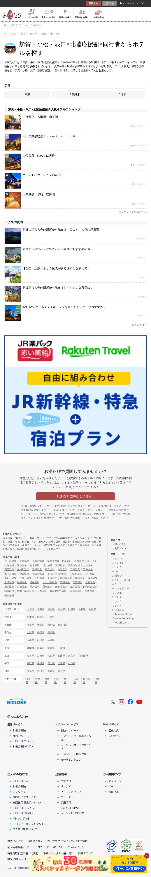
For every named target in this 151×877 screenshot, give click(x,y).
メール (112, 786)
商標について (86, 853)
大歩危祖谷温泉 (58, 590)
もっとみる (138, 324)
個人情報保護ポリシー (20, 847)
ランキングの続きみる (132, 211)
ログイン (142, 3)
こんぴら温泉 (50, 582)
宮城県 (61, 609)
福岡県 (28, 681)
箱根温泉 (9, 590)
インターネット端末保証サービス (77, 737)
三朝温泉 (65, 582)
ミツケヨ (117, 605)
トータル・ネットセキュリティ (77, 747)
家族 (27, 94)
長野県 (40, 632)
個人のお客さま (17, 716)
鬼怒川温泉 (23, 569)
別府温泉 (22, 586)
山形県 (82, 609)
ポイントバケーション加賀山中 (43, 174)
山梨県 (30, 632)
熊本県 (56, 681)
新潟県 (51, 632)
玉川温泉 (75, 586)
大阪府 (51, 655)
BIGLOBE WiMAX (23, 746)
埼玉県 (30, 624)
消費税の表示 (35, 841)
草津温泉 (60, 565)
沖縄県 (97, 681)
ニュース (66, 797)
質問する (109, 3)
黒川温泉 (34, 586)
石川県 (40, 640)
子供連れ (75, 94)
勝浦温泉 (22, 582)
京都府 (40, 655)
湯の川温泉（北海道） (59, 561)
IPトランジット (21, 818)
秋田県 (71, 609)
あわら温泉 (10, 578)
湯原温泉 (9, 586)
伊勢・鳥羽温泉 (25, 590)
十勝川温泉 (38, 561)
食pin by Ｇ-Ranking (123, 618)
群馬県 (40, 617)
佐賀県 (37, 681)
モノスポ (117, 592)
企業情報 (61, 774)
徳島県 (30, 671)
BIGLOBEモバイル (23, 741)
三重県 (61, 648)
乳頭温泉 (79, 561)
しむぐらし (114, 736)
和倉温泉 (77, 574)
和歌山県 (83, 655)
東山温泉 (22, 565)
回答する (93, 3)
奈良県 (71, 655)
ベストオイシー (120, 588)
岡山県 (51, 663)
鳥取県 (30, 663)
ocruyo (115, 571)
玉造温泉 (77, 582)
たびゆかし (118, 609)
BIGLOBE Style (70, 808)
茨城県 (51, 617)
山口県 (71, 663)
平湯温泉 (52, 578)
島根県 (40, 663)
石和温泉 (88, 569)
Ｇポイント (118, 558)
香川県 (40, 671)
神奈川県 (62, 624)
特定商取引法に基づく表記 (22, 853)
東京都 (51, 624)
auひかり (18, 736)
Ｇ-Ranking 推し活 (122, 614)
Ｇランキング (119, 562)
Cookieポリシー (77, 847)
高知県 (61, 671)
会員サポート (116, 792)
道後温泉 (34, 582)
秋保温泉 (9, 565)
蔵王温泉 (34, 565)
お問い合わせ (15, 841)
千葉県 (40, 624)
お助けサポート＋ (71, 730)
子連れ (122, 94)
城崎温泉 (80, 578)
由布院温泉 (76, 590)
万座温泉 (88, 565)
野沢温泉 (50, 569)
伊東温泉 (24, 574)
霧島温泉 (47, 586)
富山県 (30, 640)
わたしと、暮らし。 (123, 580)
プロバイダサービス (24, 797)
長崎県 (47, 681)
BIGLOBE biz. (21, 781)
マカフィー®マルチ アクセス (30, 824)
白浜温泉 (9, 582)
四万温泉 (9, 569)
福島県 (92, 609)
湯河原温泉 (10, 574)
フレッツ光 (19, 792)
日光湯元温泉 (90, 586)
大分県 (66, 681)
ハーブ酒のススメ (121, 622)
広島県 (61, 663)
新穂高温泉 (66, 578)
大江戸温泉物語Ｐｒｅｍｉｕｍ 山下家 (49, 136)
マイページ (128, 3)
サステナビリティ (71, 792)
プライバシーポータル (50, 847)
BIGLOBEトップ (16, 859)
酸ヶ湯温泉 (61, 586)
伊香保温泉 (74, 565)
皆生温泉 (90, 582)
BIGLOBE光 (19, 730)
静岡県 (30, 648)
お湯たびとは (119, 544)
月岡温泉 (75, 569)
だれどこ (117, 567)
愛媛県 (51, 671)
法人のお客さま (17, 774)
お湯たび (117, 575)
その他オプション (71, 759)
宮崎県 (75, 681)
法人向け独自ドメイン (25, 829)
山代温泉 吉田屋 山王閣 (40, 116)
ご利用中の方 (112, 774)
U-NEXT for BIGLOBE (74, 754)
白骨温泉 (62, 569)
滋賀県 (30, 655)
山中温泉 (89, 574)
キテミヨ (117, 584)
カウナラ (117, 601)
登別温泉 (24, 561)
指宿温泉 (9, 595)
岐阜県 (40, 648)
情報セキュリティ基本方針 (58, 853)
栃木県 (30, 617)
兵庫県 (61, 655)
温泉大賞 (113, 730)
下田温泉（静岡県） (58, 574)
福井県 (51, 640)
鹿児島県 (86, 681)
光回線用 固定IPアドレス (27, 802)
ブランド (66, 786)
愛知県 (51, 648)
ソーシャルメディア (72, 813)
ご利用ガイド (119, 548)
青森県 (40, 609)
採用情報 (66, 802)
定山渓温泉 (10, 561)
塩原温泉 (37, 569)
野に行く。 (118, 597)
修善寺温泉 (38, 574)
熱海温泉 (89, 590)
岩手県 (51, 609)
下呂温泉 (39, 578)
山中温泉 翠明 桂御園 (38, 194)
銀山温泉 (47, 565)
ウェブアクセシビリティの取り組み (67, 841)
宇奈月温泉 (25, 578)
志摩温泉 (42, 590)
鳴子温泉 (92, 561)
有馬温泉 (92, 578)
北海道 (30, 609)
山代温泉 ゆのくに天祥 (38, 155)
